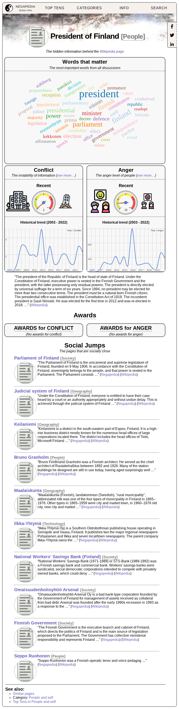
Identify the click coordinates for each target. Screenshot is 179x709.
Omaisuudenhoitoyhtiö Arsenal (46, 589)
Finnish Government (35, 622)
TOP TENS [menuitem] (54, 8)
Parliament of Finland (36, 358)
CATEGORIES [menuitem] (89, 8)
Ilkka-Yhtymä (27, 523)
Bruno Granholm (31, 457)
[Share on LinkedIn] (172, 44)
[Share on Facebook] (172, 27)
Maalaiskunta (28, 490)
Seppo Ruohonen (32, 655)
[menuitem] (20, 8)
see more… (66, 175)
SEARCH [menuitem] (159, 8)
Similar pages (23, 693)
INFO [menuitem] (124, 8)
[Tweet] (172, 35)
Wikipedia (38, 305)
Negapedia (109, 374)
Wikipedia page (112, 51)
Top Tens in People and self (34, 702)
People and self (41, 697)
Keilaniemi (25, 424)
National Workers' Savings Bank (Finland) (57, 556)
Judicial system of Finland (41, 391)
